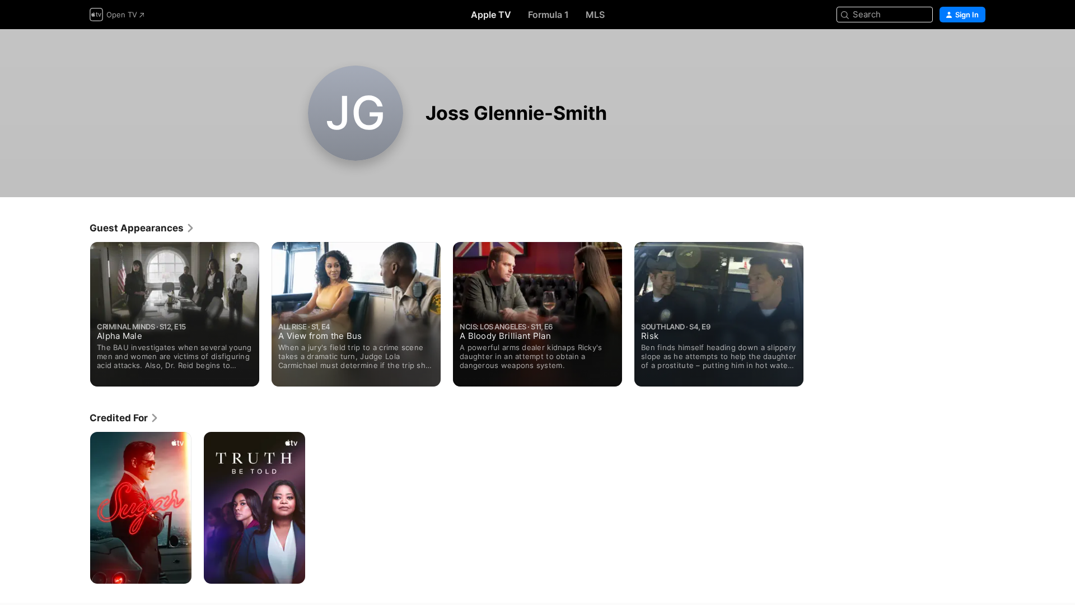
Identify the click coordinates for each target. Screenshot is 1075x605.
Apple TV (491, 14)
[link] (142, 228)
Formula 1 (548, 14)
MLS (595, 14)
